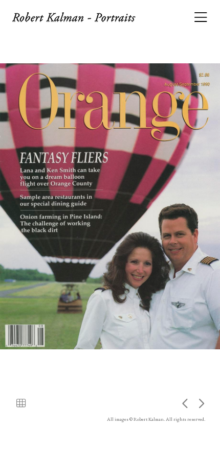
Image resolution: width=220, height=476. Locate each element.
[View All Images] (21, 403)
